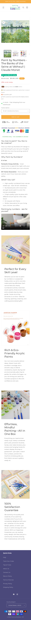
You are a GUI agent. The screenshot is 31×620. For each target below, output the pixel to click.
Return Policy (7, 576)
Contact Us (6, 572)
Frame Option (5, 107)
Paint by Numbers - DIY (17, 617)
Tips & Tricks (7, 565)
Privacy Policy (7, 583)
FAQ (4, 557)
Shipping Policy (8, 587)
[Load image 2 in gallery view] (15, 53)
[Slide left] (1, 54)
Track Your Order (8, 561)
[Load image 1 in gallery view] (7, 53)
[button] (3, 7)
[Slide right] (29, 54)
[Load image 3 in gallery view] (23, 53)
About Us (6, 568)
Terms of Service (8, 580)
